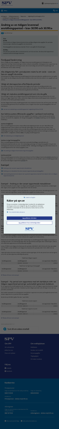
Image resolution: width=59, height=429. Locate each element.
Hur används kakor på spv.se (17, 212)
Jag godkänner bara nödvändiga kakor (29, 223)
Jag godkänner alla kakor (30, 218)
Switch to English (30, 197)
